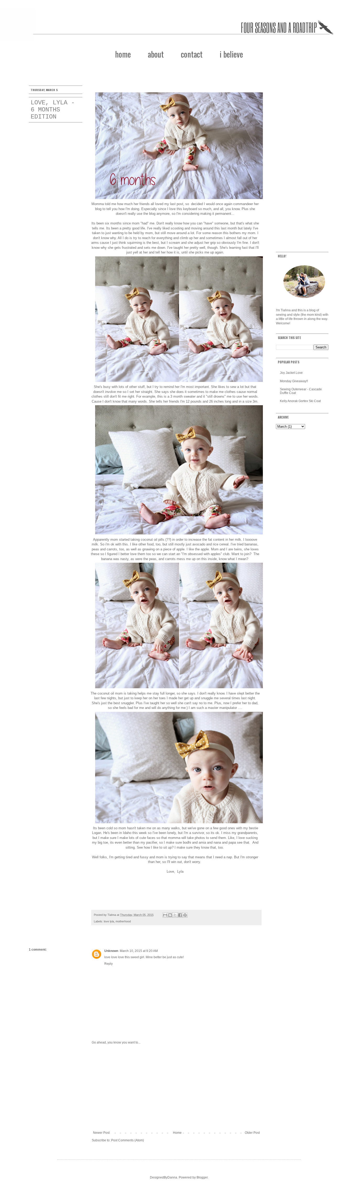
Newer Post (101, 1133)
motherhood (123, 921)
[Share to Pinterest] (185, 915)
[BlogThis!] (170, 915)
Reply (108, 964)
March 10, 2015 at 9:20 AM (139, 951)
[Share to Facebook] (180, 915)
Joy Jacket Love (291, 373)
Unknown (111, 951)
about (156, 54)
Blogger (202, 1177)
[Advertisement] (176, 1087)
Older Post (252, 1133)
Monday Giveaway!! (294, 381)
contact (192, 54)
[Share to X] (175, 915)
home (123, 54)
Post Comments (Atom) (127, 1140)
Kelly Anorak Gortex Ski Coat (300, 401)
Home (177, 1133)
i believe (231, 54)
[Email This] (165, 915)
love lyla (109, 921)
